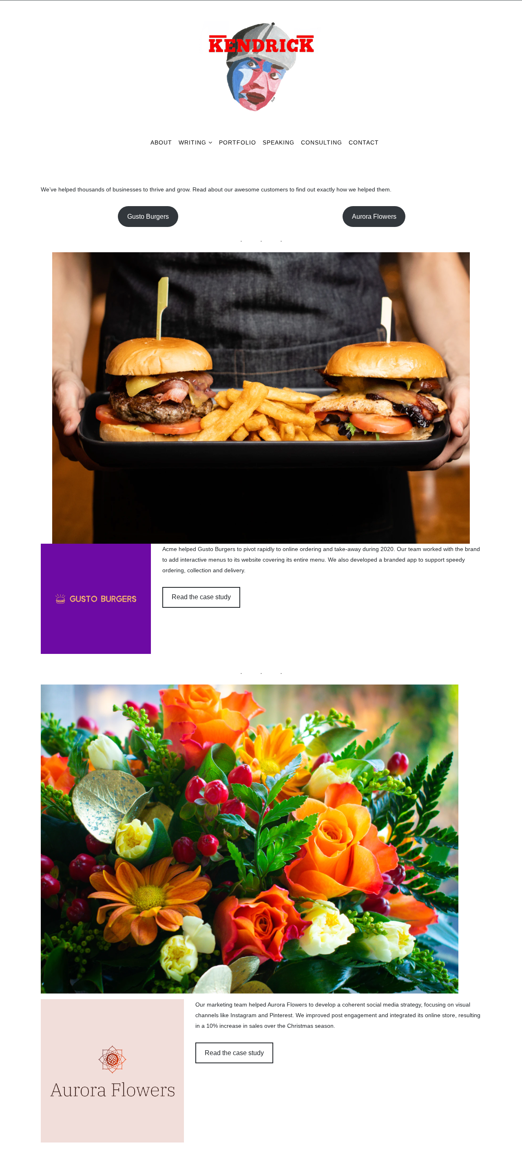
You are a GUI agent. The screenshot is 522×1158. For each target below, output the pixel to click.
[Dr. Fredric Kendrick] (261, 18)
